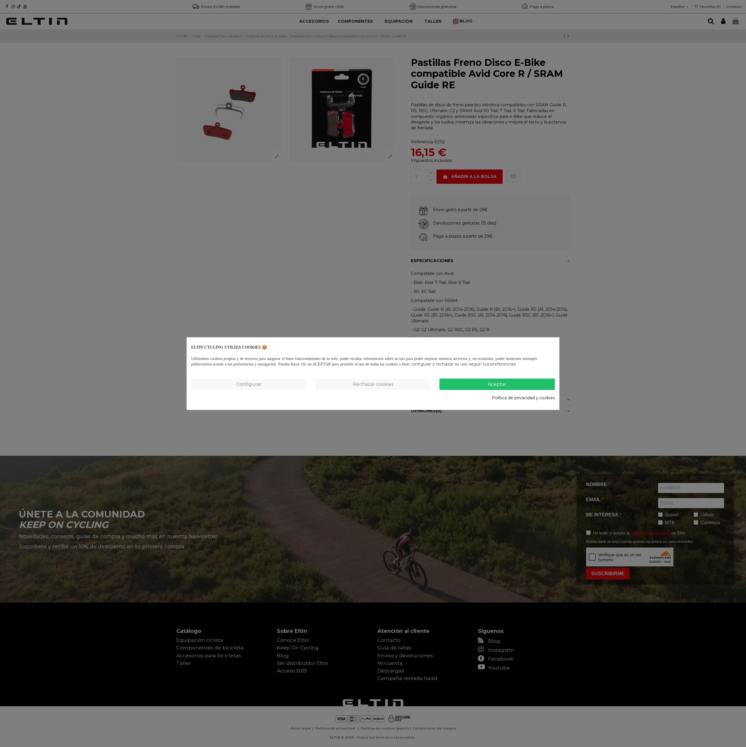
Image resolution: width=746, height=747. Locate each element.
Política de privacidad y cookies (523, 397)
